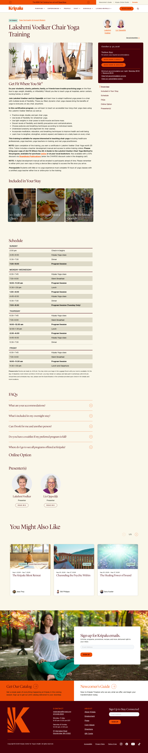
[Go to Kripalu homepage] (19, 720)
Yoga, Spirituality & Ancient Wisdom (32, 20)
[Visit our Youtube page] (133, 744)
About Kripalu (90, 712)
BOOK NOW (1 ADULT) (113, 59)
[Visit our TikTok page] (139, 744)
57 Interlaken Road (60, 731)
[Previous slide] (124, 534)
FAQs (103, 100)
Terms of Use (112, 744)
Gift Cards (89, 733)
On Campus (13, 20)
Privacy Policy (100, 744)
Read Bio (22, 505)
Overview (105, 87)
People (67, 8)
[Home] (16, 8)
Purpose (39, 8)
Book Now (126, 8)
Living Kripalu (103, 8)
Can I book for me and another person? (30, 426)
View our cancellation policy (112, 79)
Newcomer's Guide (105, 2)
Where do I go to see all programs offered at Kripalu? (37, 447)
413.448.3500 (58, 714)
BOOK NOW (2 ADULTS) (113, 65)
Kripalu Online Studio (122, 2)
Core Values (89, 725)
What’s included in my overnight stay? (29, 416)
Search (137, 8)
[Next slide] (136, 534)
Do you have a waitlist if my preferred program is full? (38, 436)
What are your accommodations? (27, 405)
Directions (89, 729)
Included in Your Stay (109, 91)
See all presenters (132, 38)
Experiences (53, 8)
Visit (76, 8)
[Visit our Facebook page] (127, 744)
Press (87, 720)
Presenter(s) (106, 108)
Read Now (62, 2)
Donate (135, 2)
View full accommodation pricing (113, 76)
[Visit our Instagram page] (121, 744)
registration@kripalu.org (62, 712)
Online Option (106, 104)
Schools (87, 8)
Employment (90, 716)
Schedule (105, 95)
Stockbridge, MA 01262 (62, 733)
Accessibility (88, 744)
